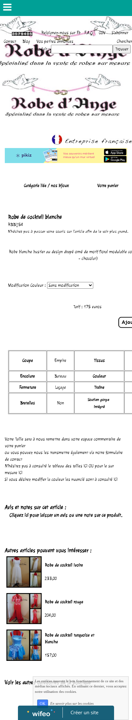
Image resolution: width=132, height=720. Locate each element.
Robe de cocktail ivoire (64, 565)
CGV (102, 32)
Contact (10, 41)
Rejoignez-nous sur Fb (60, 32)
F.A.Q (88, 32)
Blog (26, 41)
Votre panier (107, 185)
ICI (85, 466)
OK (42, 703)
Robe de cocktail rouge (64, 602)
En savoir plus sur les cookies (72, 703)
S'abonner (120, 32)
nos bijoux (60, 185)
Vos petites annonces (55, 41)
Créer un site (84, 712)
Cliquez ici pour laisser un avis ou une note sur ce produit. (66, 515)
